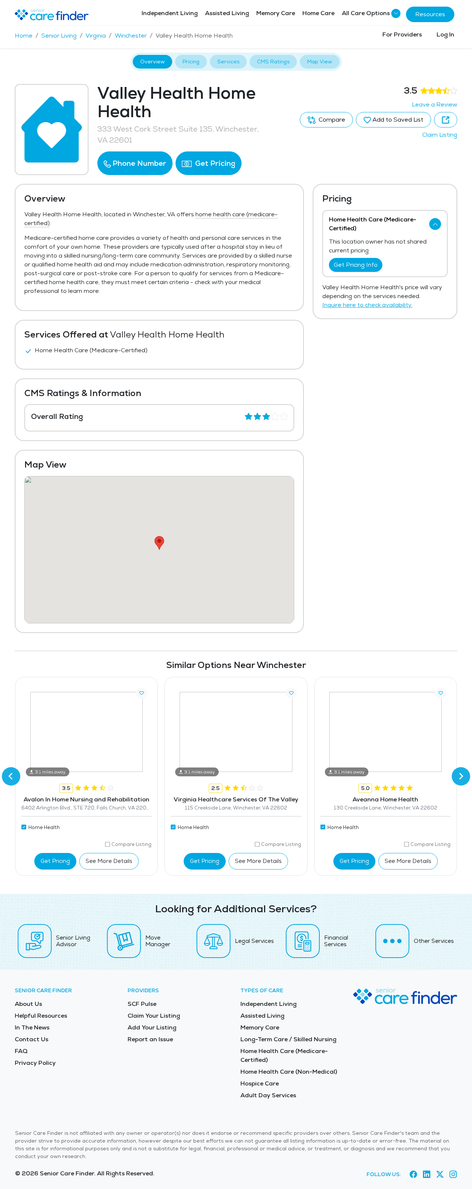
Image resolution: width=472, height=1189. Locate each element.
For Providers (402, 34)
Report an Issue (150, 1039)
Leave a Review (434, 104)
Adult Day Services (268, 1095)
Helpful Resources (41, 1016)
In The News (32, 1027)
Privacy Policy (35, 1063)
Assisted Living (227, 13)
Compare (331, 119)
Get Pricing (214, 163)
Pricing (191, 61)
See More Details (109, 860)
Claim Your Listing (154, 1016)
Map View (319, 61)
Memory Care (275, 13)
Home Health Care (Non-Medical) (288, 1072)
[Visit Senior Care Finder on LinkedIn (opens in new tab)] (426, 1174)
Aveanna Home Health (385, 799)
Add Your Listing (152, 1027)
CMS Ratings (273, 61)
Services (228, 61)
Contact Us (31, 1039)
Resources (430, 14)
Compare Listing (131, 844)
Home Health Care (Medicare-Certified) (284, 1055)
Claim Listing (439, 135)
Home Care (318, 13)
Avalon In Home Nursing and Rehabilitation (86, 799)
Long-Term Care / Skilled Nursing (288, 1039)
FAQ (21, 1051)
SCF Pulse (142, 1004)
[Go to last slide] (11, 776)
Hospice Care (259, 1083)
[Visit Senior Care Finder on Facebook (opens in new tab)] (413, 1174)
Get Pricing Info (356, 265)
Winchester (131, 35)
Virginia (96, 35)
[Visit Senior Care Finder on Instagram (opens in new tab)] (453, 1174)
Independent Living (170, 13)
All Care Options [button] (366, 13)
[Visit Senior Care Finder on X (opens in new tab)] (440, 1174)
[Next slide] (461, 776)
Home (23, 35)
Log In (445, 34)
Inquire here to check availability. (367, 305)
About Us (28, 1004)
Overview (152, 61)
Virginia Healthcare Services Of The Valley (236, 799)
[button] (135, 163)
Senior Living (59, 35)
